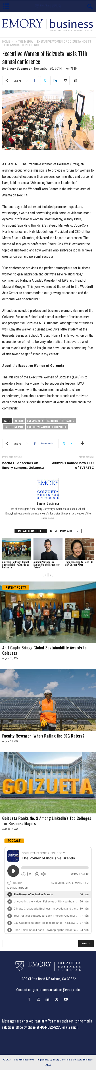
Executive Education (60, 420)
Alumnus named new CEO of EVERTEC (73, 465)
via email (72, 1027)
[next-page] (50, 574)
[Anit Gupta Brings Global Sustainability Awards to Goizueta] (16, 549)
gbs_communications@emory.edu (56, 990)
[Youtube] (66, 999)
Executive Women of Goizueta (46, 427)
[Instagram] (39, 999)
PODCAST (14, 841)
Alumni (19, 420)
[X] (44, 80)
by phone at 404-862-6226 (42, 1027)
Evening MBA (35, 420)
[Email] (65, 80)
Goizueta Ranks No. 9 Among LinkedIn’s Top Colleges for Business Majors (46, 820)
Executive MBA (13, 427)
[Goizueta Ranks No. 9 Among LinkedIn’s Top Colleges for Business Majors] (48, 782)
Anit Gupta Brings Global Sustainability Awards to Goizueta (15, 564)
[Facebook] (34, 80)
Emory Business (18, 68)
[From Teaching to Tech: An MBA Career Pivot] (79, 549)
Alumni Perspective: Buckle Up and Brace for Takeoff (46, 564)
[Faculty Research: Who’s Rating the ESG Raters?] (48, 700)
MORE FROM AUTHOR (64, 531)
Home (6, 41)
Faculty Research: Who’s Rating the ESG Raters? (43, 735)
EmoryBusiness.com (24, 1059)
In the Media (24, 41)
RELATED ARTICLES (30, 531)
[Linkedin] (54, 80)
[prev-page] (45, 574)
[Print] (75, 80)
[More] (82, 443)
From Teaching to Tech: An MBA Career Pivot (79, 563)
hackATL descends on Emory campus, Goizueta (23, 465)
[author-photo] (48, 488)
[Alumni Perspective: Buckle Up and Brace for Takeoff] (48, 549)
